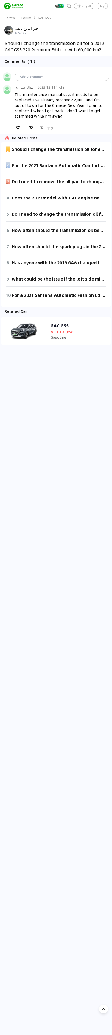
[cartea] (13, 6)
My (102, 6)
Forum (26, 18)
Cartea (10, 18)
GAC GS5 (44, 18)
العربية (86, 6)
